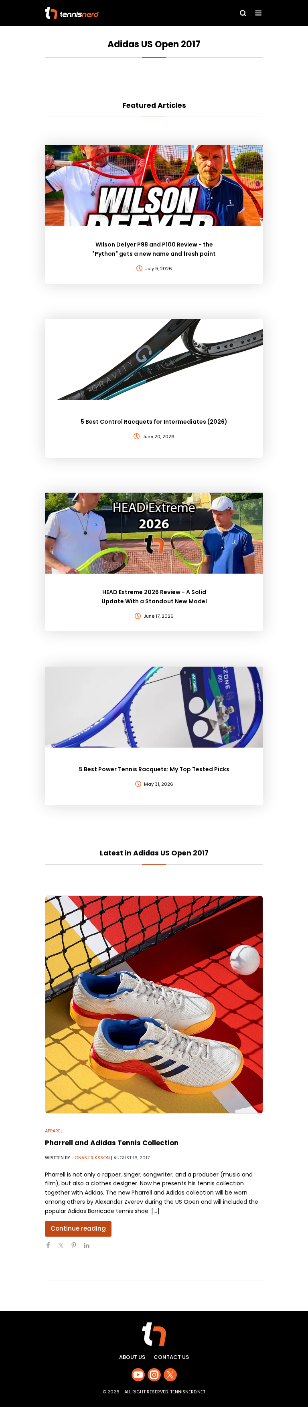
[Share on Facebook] (51, 1248)
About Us (132, 1357)
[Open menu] (258, 13)
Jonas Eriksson (91, 1157)
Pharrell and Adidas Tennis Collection (111, 1143)
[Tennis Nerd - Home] (108, 13)
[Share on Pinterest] (77, 1248)
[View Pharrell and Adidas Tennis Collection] (154, 1004)
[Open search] (243, 13)
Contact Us (171, 1357)
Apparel (54, 1131)
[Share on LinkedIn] (89, 1248)
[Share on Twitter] (64, 1248)
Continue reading (78, 1228)
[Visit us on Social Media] (138, 1374)
